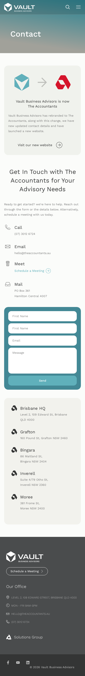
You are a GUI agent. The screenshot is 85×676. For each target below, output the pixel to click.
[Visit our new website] (59, 145)
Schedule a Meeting (29, 271)
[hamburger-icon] (78, 7)
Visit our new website (35, 145)
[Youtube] (18, 662)
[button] (66, 7)
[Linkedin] (28, 662)
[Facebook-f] (8, 662)
